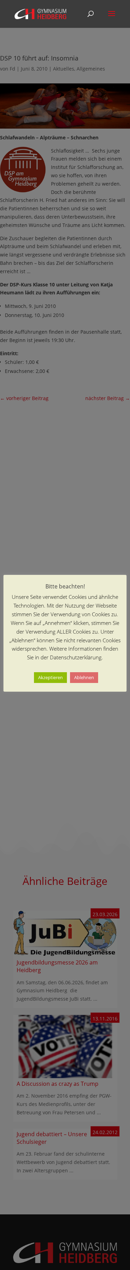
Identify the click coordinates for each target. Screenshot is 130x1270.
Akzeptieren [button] (50, 677)
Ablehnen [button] (84, 677)
